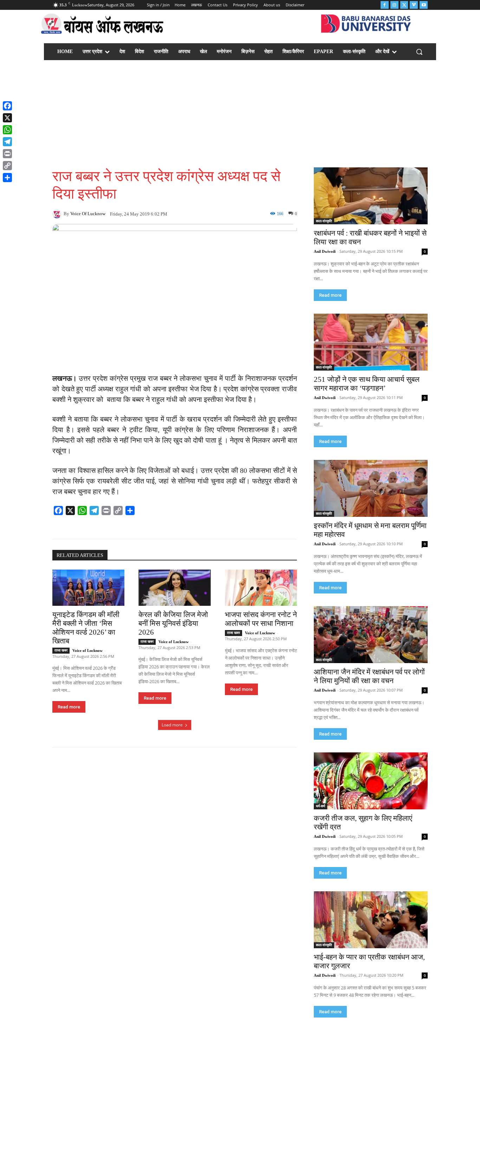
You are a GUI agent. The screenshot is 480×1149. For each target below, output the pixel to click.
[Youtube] (424, 5)
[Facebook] (385, 5)
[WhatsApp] (7, 130)
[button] (419, 51)
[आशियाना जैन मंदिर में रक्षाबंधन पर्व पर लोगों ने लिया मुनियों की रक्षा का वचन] (371, 634)
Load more (172, 725)
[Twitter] (404, 5)
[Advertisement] (240, 114)
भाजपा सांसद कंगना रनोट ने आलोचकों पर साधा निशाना (261, 619)
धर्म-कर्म (320, 806)
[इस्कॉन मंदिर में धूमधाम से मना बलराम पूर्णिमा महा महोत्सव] (371, 488)
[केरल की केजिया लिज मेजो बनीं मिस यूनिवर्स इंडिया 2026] (174, 588)
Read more (69, 707)
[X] (7, 118)
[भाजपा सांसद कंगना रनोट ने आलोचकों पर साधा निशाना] (261, 588)
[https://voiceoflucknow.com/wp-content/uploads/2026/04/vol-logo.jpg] (102, 25)
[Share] (7, 178)
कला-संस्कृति (324, 221)
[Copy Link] (7, 166)
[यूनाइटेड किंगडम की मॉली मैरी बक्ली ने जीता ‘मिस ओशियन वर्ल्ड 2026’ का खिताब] (88, 588)
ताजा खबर (60, 650)
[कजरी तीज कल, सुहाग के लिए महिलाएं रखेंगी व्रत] (371, 780)
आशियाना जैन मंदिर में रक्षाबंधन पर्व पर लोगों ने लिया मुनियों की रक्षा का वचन (369, 676)
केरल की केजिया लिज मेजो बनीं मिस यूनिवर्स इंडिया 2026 (173, 623)
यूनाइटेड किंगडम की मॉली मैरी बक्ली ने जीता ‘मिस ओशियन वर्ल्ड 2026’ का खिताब (85, 627)
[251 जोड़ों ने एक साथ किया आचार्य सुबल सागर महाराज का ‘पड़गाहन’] (371, 342)
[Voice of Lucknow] (58, 213)
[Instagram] (394, 5)
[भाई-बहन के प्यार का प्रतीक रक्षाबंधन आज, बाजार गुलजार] (371, 919)
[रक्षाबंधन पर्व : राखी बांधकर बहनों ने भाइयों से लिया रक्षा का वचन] (371, 195)
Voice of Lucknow (87, 213)
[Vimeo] (414, 5)
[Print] (7, 154)
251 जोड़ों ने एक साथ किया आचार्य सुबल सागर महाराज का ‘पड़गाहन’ (367, 383)
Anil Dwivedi (325, 251)
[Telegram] (7, 142)
